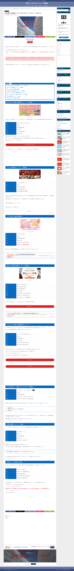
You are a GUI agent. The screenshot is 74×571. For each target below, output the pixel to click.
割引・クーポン (28, 5)
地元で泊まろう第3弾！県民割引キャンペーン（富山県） (17, 85)
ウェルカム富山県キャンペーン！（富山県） (15, 87)
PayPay (33, 5)
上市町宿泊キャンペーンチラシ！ (12, 458)
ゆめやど (59, 96)
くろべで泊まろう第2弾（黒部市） (13, 89)
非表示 (10, 83)
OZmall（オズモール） (60, 121)
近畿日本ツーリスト (60, 103)
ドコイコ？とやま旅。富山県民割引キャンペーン (16, 92)
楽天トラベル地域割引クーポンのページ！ (14, 490)
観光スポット (46, 5)
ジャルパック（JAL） (60, 115)
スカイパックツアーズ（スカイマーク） (63, 117)
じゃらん (30, 366)
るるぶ (58, 82)
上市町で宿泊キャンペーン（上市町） (14, 96)
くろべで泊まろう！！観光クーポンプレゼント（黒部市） (17, 94)
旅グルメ (36, 5)
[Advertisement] (29, 74)
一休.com (59, 87)
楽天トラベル (30, 306)
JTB (58, 101)
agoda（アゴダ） (60, 128)
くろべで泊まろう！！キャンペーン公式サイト (14, 420)
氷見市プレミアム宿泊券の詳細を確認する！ (14, 486)
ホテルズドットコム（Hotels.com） (62, 123)
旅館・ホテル (41, 5)
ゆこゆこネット (59, 94)
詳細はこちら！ (64, 37)
